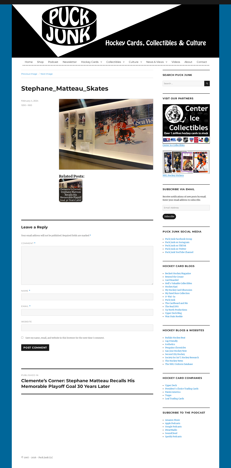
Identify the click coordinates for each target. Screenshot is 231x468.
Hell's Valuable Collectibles (178, 283)
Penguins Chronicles (175, 347)
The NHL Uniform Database (179, 364)
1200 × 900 (26, 105)
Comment (28, 243)
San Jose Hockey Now (176, 351)
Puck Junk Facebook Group (178, 239)
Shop (40, 61)
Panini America (172, 392)
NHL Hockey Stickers (173, 175)
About (188, 61)
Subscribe (169, 216)
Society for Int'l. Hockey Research (182, 357)
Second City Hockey (175, 354)
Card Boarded (172, 280)
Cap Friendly (171, 341)
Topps (168, 395)
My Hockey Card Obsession (178, 290)
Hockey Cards (90, 61)
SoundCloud (171, 433)
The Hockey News (174, 361)
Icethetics (170, 344)
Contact (202, 61)
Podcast (53, 61)
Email (26, 306)
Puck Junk (170, 300)
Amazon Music (172, 420)
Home (29, 61)
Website (26, 321)
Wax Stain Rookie (174, 316)
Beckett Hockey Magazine (178, 273)
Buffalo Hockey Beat (175, 337)
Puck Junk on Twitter (175, 249)
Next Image (47, 74)
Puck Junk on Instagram (177, 242)
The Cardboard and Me (176, 303)
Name (25, 290)
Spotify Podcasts (173, 436)
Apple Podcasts (172, 423)
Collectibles (113, 61)
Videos (176, 61)
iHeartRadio (171, 430)
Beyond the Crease (174, 276)
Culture (133, 61)
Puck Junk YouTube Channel (179, 252)
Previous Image (29, 74)
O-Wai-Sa (170, 296)
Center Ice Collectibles (174, 145)
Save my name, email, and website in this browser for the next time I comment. (64, 338)
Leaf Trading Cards (174, 398)
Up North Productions (176, 310)
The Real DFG (172, 306)
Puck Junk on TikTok (175, 245)
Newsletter (70, 61)
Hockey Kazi (171, 286)
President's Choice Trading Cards (181, 388)
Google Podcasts (173, 426)
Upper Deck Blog (173, 313)
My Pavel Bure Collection (177, 293)
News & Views (155, 61)
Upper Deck (171, 385)
